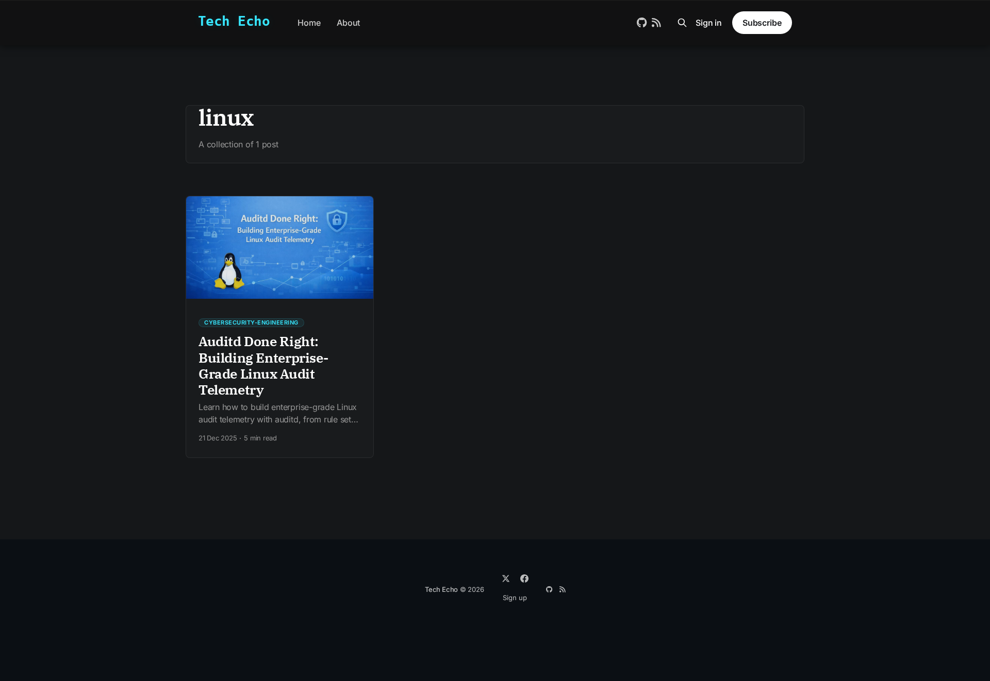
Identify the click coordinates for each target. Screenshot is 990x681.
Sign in (708, 23)
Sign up (514, 597)
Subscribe (762, 23)
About (348, 23)
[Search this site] (682, 22)
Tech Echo (234, 21)
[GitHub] (549, 589)
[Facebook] (524, 578)
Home (309, 23)
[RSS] (562, 589)
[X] (506, 578)
